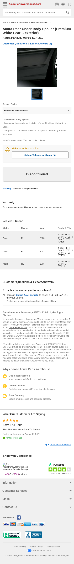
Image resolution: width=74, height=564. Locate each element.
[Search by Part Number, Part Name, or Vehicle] (68, 12)
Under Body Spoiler (18, 327)
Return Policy (36, 546)
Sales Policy (20, 546)
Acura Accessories (19, 22)
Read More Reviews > (60, 444)
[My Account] (63, 4)
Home (5, 22)
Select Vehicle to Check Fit (40, 155)
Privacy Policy (53, 546)
